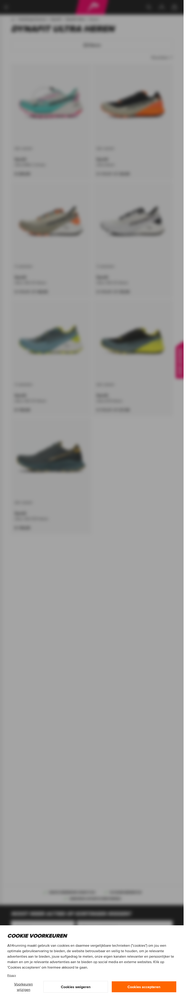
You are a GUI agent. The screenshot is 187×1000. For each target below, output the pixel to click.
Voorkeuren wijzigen (23, 987)
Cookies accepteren (143, 987)
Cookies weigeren (76, 987)
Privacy (11, 975)
